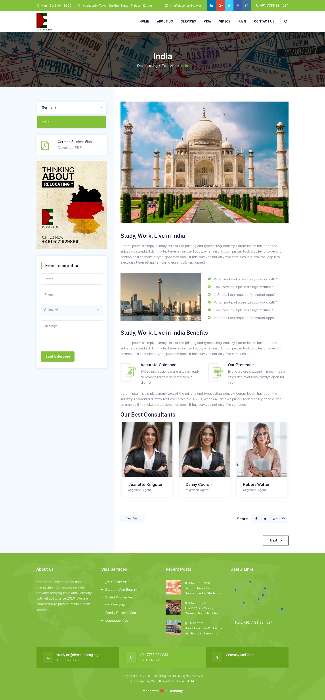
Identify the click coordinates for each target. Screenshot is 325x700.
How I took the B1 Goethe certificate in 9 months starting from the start (203, 631)
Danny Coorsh (199, 484)
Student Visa (115, 605)
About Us (165, 21)
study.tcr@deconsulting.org (78, 655)
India (46, 122)
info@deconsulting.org (185, 5)
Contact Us (264, 21)
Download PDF (70, 147)
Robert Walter (256, 484)
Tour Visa (132, 518)
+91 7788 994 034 (274, 6)
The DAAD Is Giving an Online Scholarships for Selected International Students (201, 611)
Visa (207, 21)
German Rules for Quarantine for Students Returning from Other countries (202, 591)
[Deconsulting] (44, 21)
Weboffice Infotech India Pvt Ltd (172, 681)
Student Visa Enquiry (121, 589)
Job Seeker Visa (117, 582)
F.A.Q (242, 21)
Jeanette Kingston (145, 484)
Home (144, 21)
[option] (147, 461)
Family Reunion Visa (120, 613)
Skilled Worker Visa (120, 597)
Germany (49, 107)
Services (188, 21)
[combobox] (72, 310)
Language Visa (116, 620)
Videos (225, 21)
